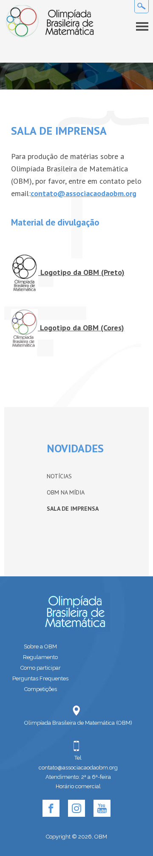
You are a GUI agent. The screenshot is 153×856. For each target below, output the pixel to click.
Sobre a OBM (40, 646)
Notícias (59, 476)
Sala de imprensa (73, 508)
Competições (40, 689)
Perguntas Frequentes (40, 678)
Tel (78, 758)
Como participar (40, 668)
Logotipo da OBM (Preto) (81, 272)
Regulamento (40, 657)
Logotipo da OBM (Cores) (81, 328)
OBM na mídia (66, 492)
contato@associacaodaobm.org (83, 193)
